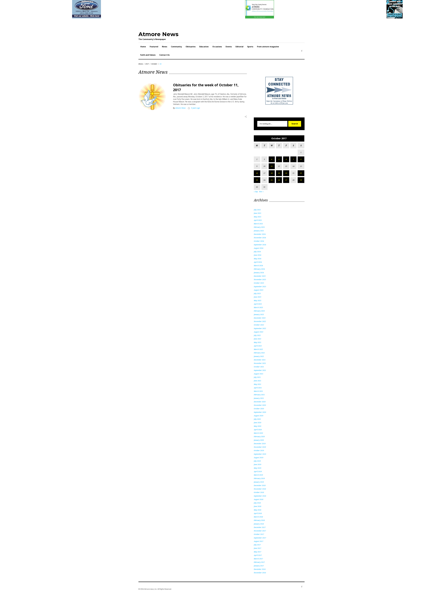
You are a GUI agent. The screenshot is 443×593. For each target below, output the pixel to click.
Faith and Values (148, 55)
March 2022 (258, 349)
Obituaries (191, 46)
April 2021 (258, 388)
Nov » (261, 191)
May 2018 (257, 510)
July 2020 (257, 419)
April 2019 (258, 471)
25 (272, 180)
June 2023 (257, 297)
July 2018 (257, 503)
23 (257, 180)
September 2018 (260, 496)
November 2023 (260, 279)
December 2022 (260, 318)
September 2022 (260, 328)
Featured (154, 46)
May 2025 (257, 217)
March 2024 (258, 265)
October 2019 (259, 450)
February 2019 (259, 478)
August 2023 (258, 290)
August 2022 (258, 332)
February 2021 (259, 395)
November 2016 (260, 573)
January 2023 (259, 314)
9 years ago (195, 108)
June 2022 (257, 339)
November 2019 (260, 447)
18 (272, 173)
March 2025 (258, 224)
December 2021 (260, 360)
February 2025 (259, 227)
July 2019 (257, 461)
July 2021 (257, 377)
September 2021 (260, 370)
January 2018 (259, 524)
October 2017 (259, 534)
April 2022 (258, 346)
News (164, 46)
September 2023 (260, 286)
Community (176, 46)
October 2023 (259, 283)
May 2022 (257, 342)
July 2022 (257, 335)
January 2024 (259, 272)
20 (286, 173)
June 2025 (257, 213)
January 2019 (259, 482)
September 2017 (260, 538)
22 (301, 173)
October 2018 (259, 492)
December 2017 (260, 527)
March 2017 (258, 559)
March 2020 (258, 433)
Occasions (217, 46)
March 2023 (258, 307)
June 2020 (257, 422)
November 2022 (260, 321)
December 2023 (260, 276)
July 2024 (257, 251)
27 (286, 180)
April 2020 (258, 429)
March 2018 (258, 517)
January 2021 (259, 398)
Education (204, 46)
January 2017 (259, 566)
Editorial (239, 46)
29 (301, 180)
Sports (250, 46)
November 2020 (260, 405)
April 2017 (258, 555)
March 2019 (258, 475)
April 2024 (258, 262)
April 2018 (258, 513)
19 (279, 173)
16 (257, 173)
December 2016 (260, 569)
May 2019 (257, 468)
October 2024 (259, 241)
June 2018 (257, 506)
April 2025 (258, 220)
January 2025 (259, 231)
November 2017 (260, 531)
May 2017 (257, 552)
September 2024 (260, 245)
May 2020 (257, 426)
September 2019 (260, 454)
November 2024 (260, 238)
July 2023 (257, 293)
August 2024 (258, 248)
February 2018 (259, 520)
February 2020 (259, 436)
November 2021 (260, 363)
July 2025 (257, 210)
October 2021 (259, 367)
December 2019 (260, 443)
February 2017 (259, 562)
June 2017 (257, 548)
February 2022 (259, 353)
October (154, 64)
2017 (147, 64)
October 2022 (259, 325)
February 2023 (259, 311)
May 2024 (257, 259)
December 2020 (260, 402)
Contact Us (164, 55)
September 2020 (260, 412)
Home (143, 46)
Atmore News (158, 34)
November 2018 (260, 489)
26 (279, 180)
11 (272, 166)
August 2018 (258, 499)
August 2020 (258, 416)
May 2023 (257, 300)
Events (229, 46)
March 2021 (258, 391)
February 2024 (259, 269)
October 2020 (259, 408)
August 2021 (258, 374)
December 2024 (260, 234)
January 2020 (259, 440)
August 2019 (258, 457)
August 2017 (258, 541)
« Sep (256, 191)
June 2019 (257, 464)
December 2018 (260, 485)
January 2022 (259, 356)
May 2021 (257, 384)
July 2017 (257, 545)
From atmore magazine (268, 46)
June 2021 (257, 381)
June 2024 (257, 255)
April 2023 (258, 304)
